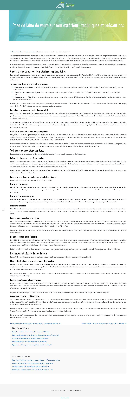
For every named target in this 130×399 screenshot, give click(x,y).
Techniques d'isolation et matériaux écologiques (24, 51)
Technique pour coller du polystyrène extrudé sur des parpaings (103, 323)
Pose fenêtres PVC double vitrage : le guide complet (29, 341)
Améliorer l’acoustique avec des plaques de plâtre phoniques (32, 363)
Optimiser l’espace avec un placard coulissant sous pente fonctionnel (35, 335)
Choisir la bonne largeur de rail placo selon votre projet (30, 338)
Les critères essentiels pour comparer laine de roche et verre (32, 370)
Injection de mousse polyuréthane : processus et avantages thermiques (36, 323)
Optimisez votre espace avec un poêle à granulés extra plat (32, 345)
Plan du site (65, 398)
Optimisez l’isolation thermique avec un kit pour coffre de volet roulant (36, 360)
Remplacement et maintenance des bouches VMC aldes (30, 332)
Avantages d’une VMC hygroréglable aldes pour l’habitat (30, 366)
